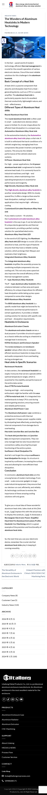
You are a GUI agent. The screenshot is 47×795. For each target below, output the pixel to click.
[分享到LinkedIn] (34, 556)
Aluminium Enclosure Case (13, 715)
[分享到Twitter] (21, 556)
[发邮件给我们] (13, 699)
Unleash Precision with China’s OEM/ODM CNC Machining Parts (34, 573)
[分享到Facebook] (17, 556)
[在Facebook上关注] (4, 699)
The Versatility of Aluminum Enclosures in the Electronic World (12, 573)
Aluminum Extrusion (10, 724)
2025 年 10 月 (7, 624)
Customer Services (9, 757)
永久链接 (32, 565)
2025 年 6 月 (7, 638)
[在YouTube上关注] (21, 699)
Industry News (10, 15)
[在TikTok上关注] (8, 699)
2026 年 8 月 (7, 619)
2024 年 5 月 (7, 656)
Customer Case (8, 600)
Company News (8, 595)
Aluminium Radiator (10, 719)
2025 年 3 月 (7, 652)
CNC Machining (8, 729)
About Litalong (8, 743)
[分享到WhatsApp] (13, 556)
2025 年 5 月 (7, 642)
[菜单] (3, 4)
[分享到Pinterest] (30, 556)
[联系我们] (17, 699)
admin (26, 33)
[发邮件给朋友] (26, 556)
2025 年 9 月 (7, 628)
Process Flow (7, 752)
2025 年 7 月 (7, 633)
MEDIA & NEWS (9, 747)
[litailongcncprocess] (25, 4)
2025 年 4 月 (7, 647)
